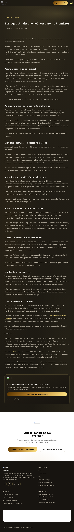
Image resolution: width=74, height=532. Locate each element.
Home (40, 471)
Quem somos (42, 474)
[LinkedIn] (14, 484)
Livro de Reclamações (45, 483)
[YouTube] (19, 484)
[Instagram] (9, 484)
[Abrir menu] (71, 3)
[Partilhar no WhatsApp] (18, 399)
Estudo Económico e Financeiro (12, 503)
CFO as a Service (8, 498)
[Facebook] (5, 484)
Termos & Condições (44, 480)
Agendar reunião (60, 3)
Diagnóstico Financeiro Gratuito (37, 394)
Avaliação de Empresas (10, 500)
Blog (39, 477)
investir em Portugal (14, 351)
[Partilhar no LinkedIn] (14, 399)
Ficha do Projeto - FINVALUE (47, 486)
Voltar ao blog (13, 18)
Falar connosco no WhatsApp (52, 449)
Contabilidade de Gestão (10, 495)
